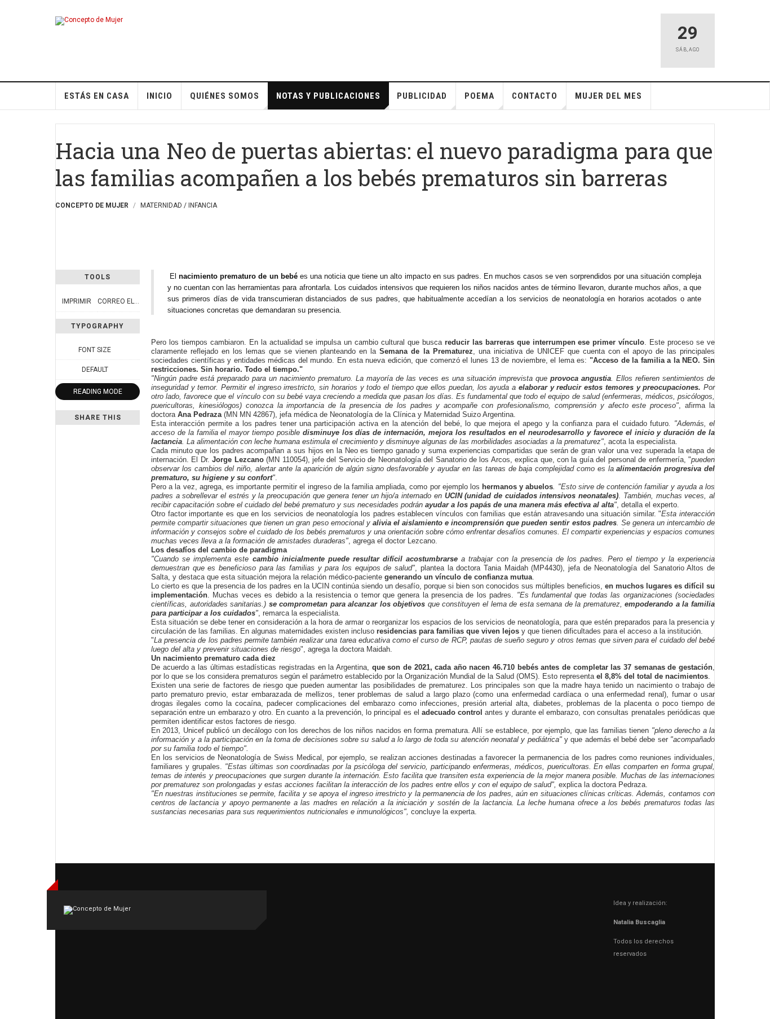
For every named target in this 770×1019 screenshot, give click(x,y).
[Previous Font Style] (61, 369)
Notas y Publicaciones (328, 96)
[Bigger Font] (133, 350)
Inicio (159, 96)
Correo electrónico (135, 301)
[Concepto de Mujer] (89, 20)
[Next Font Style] (133, 369)
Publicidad (422, 96)
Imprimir (76, 301)
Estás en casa (96, 96)
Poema (479, 96)
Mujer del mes (608, 96)
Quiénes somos (224, 96)
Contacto (534, 96)
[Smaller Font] (61, 350)
